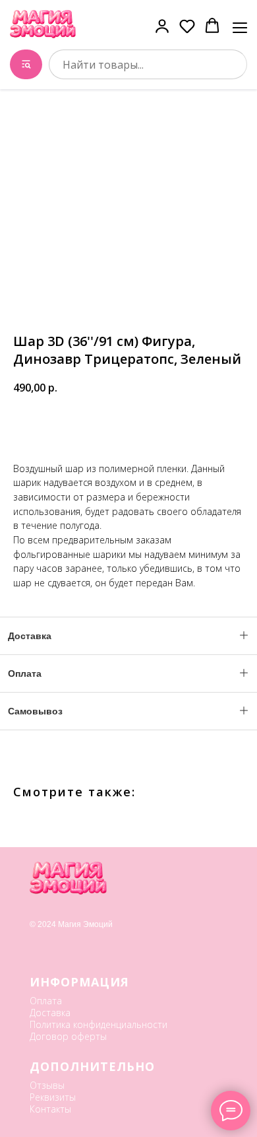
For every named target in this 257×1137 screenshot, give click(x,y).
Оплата (46, 1000)
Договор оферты (68, 1036)
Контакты (50, 1109)
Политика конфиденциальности (98, 1024)
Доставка (50, 1012)
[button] (162, 26)
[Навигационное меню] (240, 26)
